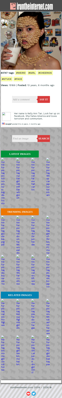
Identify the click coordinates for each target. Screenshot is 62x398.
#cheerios (45, 72)
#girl (31, 72)
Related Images (20, 295)
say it (44, 99)
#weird (20, 72)
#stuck (7, 79)
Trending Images (20, 211)
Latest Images (19, 154)
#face (18, 79)
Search (43, 138)
